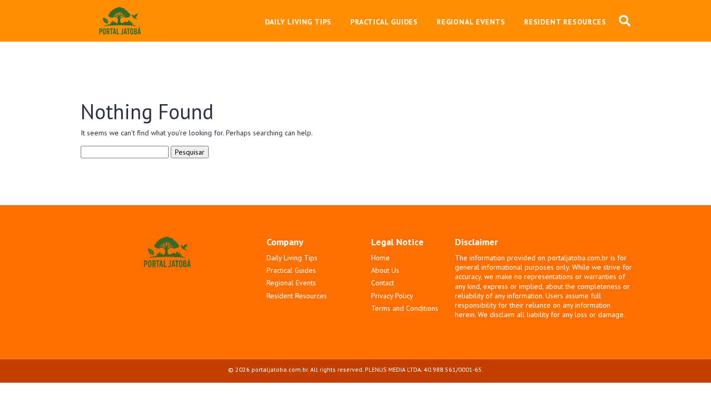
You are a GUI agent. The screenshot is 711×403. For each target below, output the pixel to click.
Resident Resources (296, 295)
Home (380, 257)
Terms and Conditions (404, 308)
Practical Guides (291, 270)
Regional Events (291, 282)
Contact (382, 282)
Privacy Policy (392, 295)
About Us (385, 270)
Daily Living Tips (292, 257)
